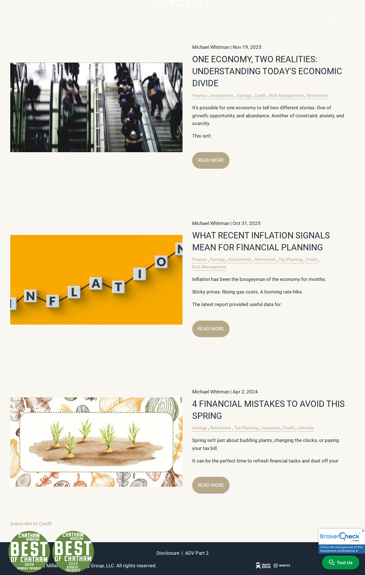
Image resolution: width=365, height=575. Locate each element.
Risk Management (286, 95)
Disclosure (168, 553)
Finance (199, 95)
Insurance (270, 428)
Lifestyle (305, 428)
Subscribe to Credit (31, 523)
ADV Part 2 (197, 553)
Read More (211, 160)
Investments (222, 95)
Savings (244, 95)
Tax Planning (291, 259)
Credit (260, 95)
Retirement (317, 95)
